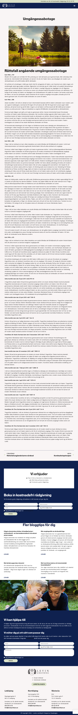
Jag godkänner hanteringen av (19, 511)
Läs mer (6, 554)
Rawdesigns (54, 713)
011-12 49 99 (70, 1)
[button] (74, 5)
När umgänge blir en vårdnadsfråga (53, 531)
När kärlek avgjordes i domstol (14, 563)
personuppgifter (29, 511)
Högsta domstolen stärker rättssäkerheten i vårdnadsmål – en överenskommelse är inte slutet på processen (20, 533)
